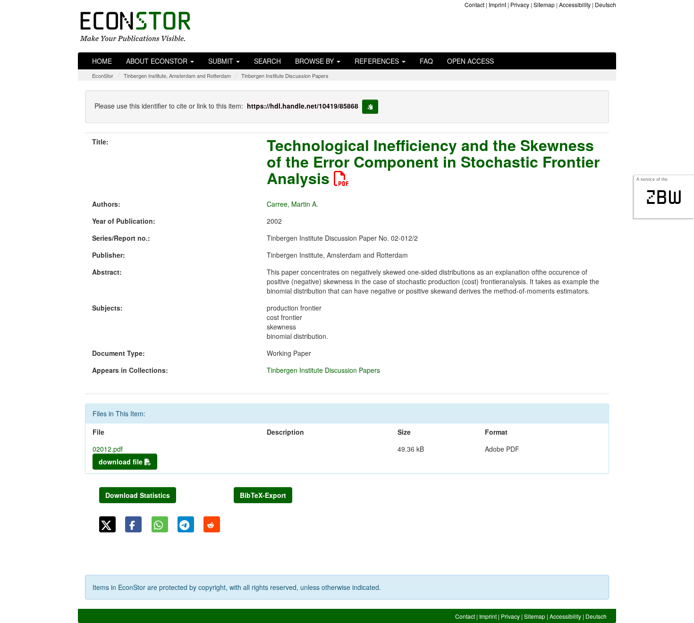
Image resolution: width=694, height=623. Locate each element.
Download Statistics (137, 495)
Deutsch (605, 4)
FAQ (426, 61)
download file (121, 461)
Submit (221, 61)
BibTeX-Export (263, 495)
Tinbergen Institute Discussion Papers (285, 75)
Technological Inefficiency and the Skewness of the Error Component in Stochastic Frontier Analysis (433, 161)
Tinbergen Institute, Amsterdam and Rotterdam (177, 75)
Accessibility (575, 4)
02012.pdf (108, 449)
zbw (664, 197)
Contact (474, 4)
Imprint (497, 4)
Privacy (519, 4)
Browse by (315, 61)
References (378, 61)
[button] (107, 524)
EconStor (102, 75)
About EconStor (157, 61)
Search (267, 61)
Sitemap (544, 4)
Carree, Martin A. (292, 204)
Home (102, 61)
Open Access (470, 61)
